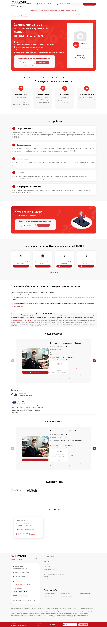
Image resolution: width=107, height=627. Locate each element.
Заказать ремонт (21, 266)
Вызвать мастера (35, 372)
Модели (37, 77)
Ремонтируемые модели (50, 569)
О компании (34, 10)
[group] (18, 491)
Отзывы (74, 10)
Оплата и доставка (49, 559)
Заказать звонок (90, 4)
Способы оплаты (48, 579)
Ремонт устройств (44, 10)
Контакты (68, 10)
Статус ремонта (77, 4)
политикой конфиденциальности (45, 65)
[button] (94, 360)
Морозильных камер (85, 593)
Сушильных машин (66, 596)
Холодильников (65, 593)
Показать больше (53, 272)
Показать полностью (17, 306)
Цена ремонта (53, 10)
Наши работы (55, 77)
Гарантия (45, 77)
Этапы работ (27, 77)
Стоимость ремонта (49, 556)
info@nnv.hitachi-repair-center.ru (27, 529)
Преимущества (16, 77)
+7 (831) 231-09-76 (64, 3)
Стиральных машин (49, 593)
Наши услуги (47, 572)
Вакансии (61, 10)
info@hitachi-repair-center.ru (23, 572)
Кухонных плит (48, 596)
